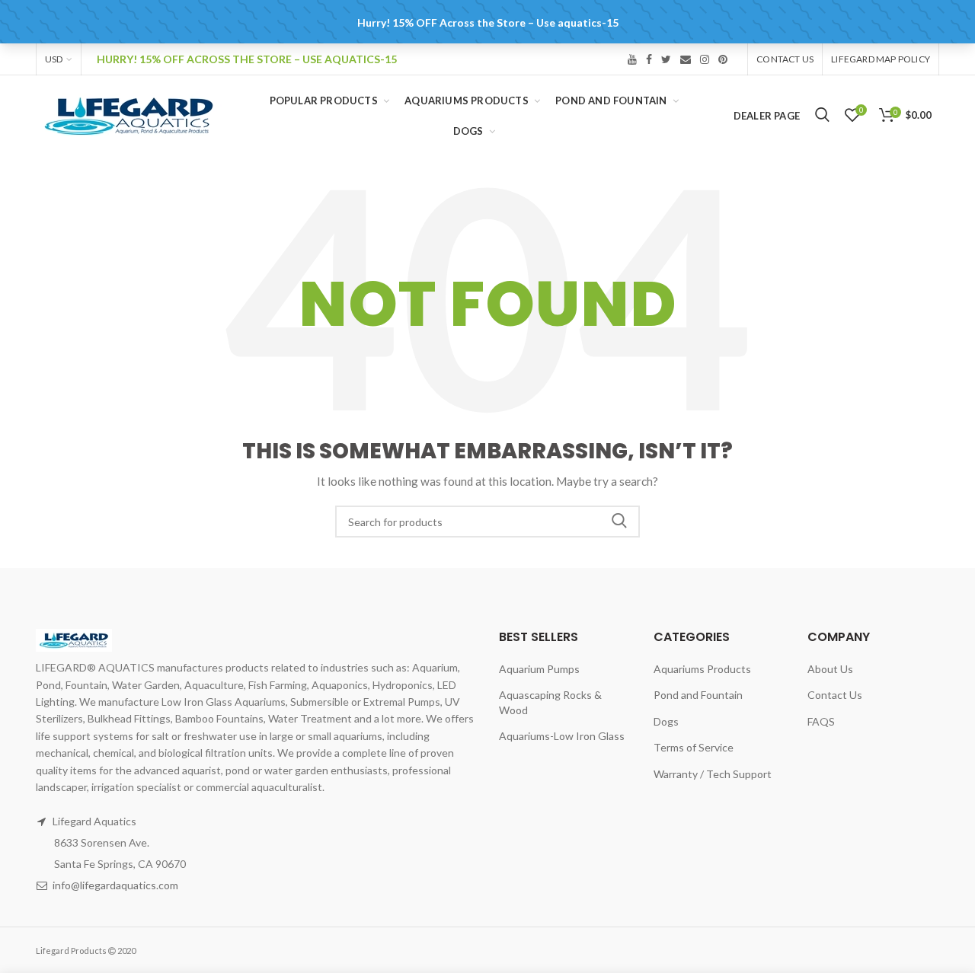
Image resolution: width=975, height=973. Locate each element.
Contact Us (785, 59)
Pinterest (723, 59)
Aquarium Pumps (539, 668)
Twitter (666, 59)
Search (619, 522)
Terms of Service (694, 747)
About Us (830, 668)
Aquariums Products (702, 668)
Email (685, 59)
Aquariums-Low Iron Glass (562, 735)
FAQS (821, 721)
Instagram (704, 59)
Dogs (666, 721)
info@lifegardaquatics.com (115, 885)
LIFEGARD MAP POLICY (880, 59)
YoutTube (632, 59)
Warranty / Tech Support (713, 773)
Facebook (649, 59)
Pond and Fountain (698, 694)
